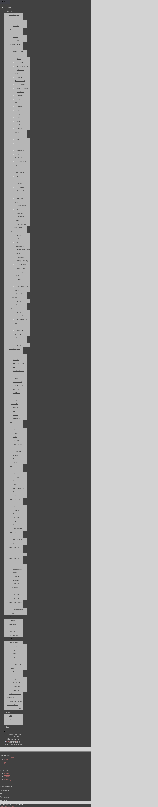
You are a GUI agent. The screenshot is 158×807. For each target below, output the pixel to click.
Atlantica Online (18, 683)
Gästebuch (12, 723)
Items (18, 117)
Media (7, 617)
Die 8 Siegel (16, 396)
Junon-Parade (21, 268)
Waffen (19, 125)
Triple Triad (16, 389)
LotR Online (16, 686)
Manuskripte (20, 150)
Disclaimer (6, 776)
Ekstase (15, 484)
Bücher (15, 646)
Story (15, 744)
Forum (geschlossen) (9, 780)
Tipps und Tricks (21, 106)
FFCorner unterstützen (9, 763)
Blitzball (15, 495)
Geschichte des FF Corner (10, 758)
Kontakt (8, 712)
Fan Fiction (12, 624)
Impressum (6, 773)
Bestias (15, 437)
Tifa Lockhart (21, 744)
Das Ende (16, 517)
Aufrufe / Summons (22, 66)
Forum (11, 719)
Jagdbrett (15, 572)
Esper (18, 143)
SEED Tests (16, 393)
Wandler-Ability (17, 382)
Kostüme (15, 525)
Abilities (15, 378)
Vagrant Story (17, 690)
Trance (15, 459)
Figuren (15, 650)
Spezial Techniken (18, 363)
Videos (11, 628)
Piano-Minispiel (21, 264)
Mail (10, 716)
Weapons (19, 114)
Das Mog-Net (17, 451)
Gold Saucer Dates (22, 88)
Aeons (15, 481)
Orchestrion (16, 576)
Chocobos (16, 492)
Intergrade (20, 213)
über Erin (6, 765)
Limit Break (20, 92)
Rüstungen (20, 121)
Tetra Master (16, 455)
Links (5, 762)
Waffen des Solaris (18, 488)
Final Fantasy (10, 11)
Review (15, 22)
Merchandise (13, 642)
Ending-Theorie (21, 205)
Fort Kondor (20, 257)
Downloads (12, 620)
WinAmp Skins (13, 635)
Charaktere (16, 26)
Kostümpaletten (17, 528)
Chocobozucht (21, 84)
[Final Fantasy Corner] (11, 741)
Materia (19, 279)
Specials (8, 639)
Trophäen (19, 110)
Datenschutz (7, 775)
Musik (15, 653)
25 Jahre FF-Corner (15, 708)
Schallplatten (20, 187)
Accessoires (16, 510)
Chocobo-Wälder (18, 385)
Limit (18, 147)
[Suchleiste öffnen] (3, 732)
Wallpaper (12, 631)
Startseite (8, 7)
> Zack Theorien (21, 224)
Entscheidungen (17, 569)
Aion (14, 679)
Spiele (15, 657)
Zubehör (19, 128)
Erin (25, 804)
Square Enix (9, 744)
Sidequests (20, 95)
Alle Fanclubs (21, 316)
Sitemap (6, 759)
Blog (7, 727)
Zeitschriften (16, 418)
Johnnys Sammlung (22, 261)
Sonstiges (16, 661)
